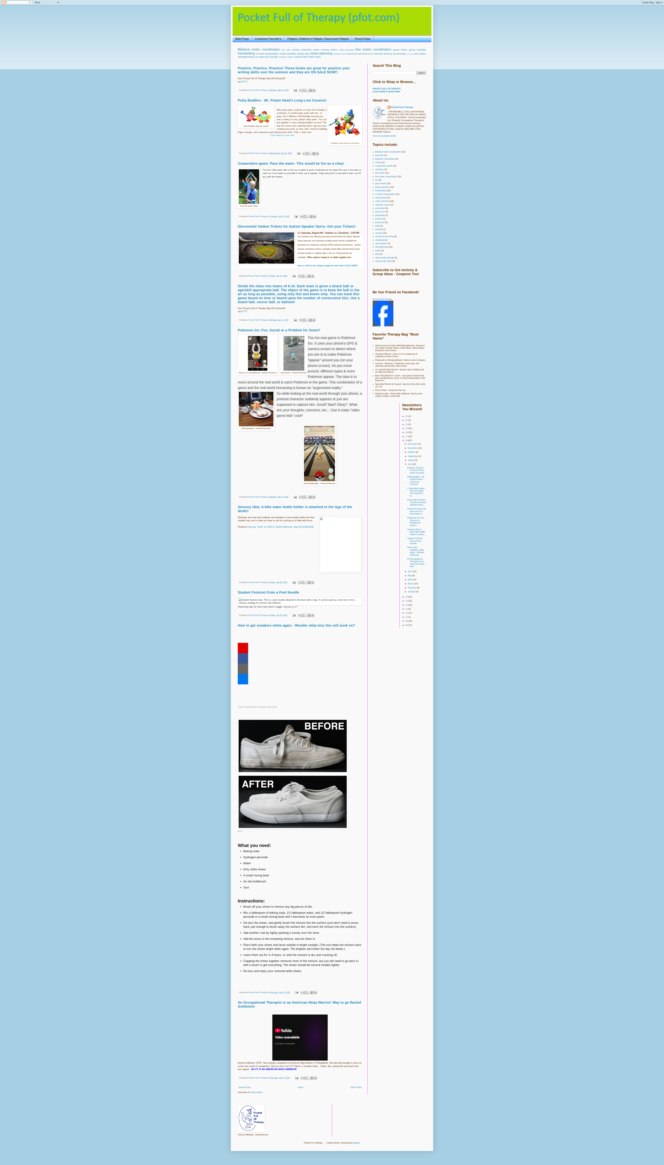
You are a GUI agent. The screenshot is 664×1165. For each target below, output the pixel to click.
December (413, 444)
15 (406, 597)
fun (376, 180)
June (410, 571)
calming (295, 50)
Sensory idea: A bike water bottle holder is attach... (416, 532)
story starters (420, 54)
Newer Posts (245, 1087)
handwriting (246, 53)
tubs (377, 254)
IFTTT (244, 81)
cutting (341, 50)
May (410, 575)
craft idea (379, 169)
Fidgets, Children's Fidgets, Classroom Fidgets (318, 38)
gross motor (400, 49)
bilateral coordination (385, 159)
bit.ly (240, 831)
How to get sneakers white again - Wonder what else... (415, 551)
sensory (378, 53)
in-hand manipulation (267, 53)
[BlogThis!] (304, 90)
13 (406, 605)
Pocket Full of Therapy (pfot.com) (319, 18)
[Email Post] (295, 90)
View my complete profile (384, 136)
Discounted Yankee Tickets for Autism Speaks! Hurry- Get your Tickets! (297, 226)
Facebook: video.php (267, 707)
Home (300, 1087)
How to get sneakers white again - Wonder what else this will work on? (296, 625)
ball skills (286, 50)
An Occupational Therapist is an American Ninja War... (415, 563)
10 (406, 617)
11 (406, 613)
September (413, 456)
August (411, 460)
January (412, 591)
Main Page (242, 38)
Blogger (356, 1143)
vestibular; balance (286, 57)
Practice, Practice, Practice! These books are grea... (416, 470)
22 (406, 420)
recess (371, 54)
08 (406, 625)
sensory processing (394, 53)
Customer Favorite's (268, 38)
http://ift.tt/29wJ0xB (303, 527)
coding (378, 162)
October (412, 452)
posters (378, 219)
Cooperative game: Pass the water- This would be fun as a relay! (291, 163)
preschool (362, 54)
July (410, 464)
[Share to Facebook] (310, 90)
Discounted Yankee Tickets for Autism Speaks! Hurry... (416, 502)
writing (317, 57)
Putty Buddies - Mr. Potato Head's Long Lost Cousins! (282, 100)
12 (406, 609)
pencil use (352, 54)
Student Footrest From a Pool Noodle (268, 592)
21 (406, 424)
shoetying (410, 54)
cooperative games (310, 50)
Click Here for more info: (282, 135)
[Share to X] (307, 90)
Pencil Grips (363, 38)
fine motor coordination (373, 49)
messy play (303, 53)
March (411, 583)
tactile (255, 57)
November (413, 448)
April (410, 579)
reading (378, 229)
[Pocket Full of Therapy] (383, 325)
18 (406, 432)
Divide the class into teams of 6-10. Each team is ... (416, 511)
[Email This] (301, 90)
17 (406, 436)
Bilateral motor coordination (259, 49)
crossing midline (329, 50)
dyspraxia (350, 50)
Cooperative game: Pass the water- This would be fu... (416, 492)
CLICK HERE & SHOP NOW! (386, 91)
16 (406, 440)
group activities (417, 49)
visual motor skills (304, 56)
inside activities (288, 53)
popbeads (380, 215)
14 (406, 601)
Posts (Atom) (256, 1092)
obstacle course (340, 54)
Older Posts (356, 1087)
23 (406, 416)
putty (377, 226)
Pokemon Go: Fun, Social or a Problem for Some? (279, 330)
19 (406, 428)
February (412, 587)
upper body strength (268, 57)
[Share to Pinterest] (314, 90)
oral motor (380, 208)
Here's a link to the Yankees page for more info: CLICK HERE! (327, 265)
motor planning (321, 53)
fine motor (380, 173)
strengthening (245, 56)
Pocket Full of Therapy (402, 107)
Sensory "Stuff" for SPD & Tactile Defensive (270, 527)
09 (406, 621)
